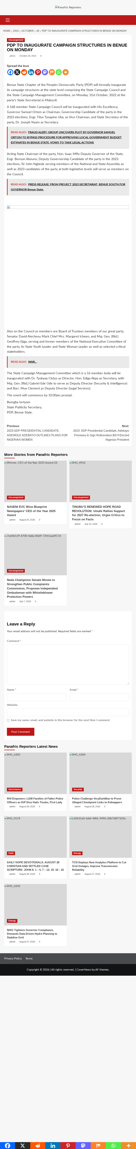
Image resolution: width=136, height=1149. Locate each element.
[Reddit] (24, 72)
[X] (17, 72)
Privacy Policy (13, 958)
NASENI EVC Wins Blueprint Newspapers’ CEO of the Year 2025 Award (31, 511)
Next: (101, 433)
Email (74, 689)
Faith (10, 853)
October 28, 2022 (27, 56)
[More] (66, 72)
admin (12, 56)
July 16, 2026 (90, 524)
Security (78, 789)
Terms (29, 958)
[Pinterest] (38, 72)
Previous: (37, 433)
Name (11, 689)
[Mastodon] (45, 72)
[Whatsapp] (59, 72)
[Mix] (52, 72)
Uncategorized (15, 40)
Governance (14, 789)
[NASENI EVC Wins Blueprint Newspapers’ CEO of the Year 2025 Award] (35, 481)
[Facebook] (10, 72)
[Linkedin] (31, 72)
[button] (7, 19)
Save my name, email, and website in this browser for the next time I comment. (60, 720)
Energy (77, 853)
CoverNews (83, 969)
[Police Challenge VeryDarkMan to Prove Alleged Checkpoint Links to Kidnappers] (100, 773)
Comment (14, 641)
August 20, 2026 (27, 520)
